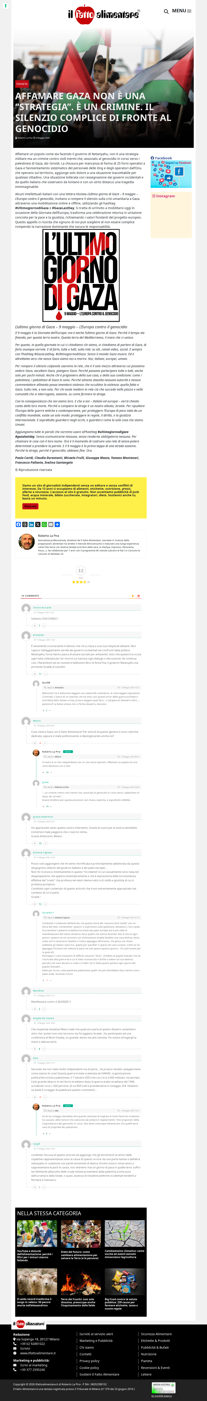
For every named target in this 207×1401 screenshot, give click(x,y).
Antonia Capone (62, 917)
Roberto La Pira (24, 137)
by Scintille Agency (162, 1395)
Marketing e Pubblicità (96, 1340)
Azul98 (46, 682)
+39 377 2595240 (32, 1369)
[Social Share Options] (155, 233)
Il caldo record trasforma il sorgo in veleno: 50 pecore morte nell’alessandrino (34, 1302)
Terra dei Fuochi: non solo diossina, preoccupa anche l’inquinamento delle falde (78, 1302)
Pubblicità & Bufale (155, 1347)
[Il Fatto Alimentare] (103, 14)
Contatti (85, 1354)
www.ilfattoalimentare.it (38, 1353)
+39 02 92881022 (32, 1344)
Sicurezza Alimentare (156, 1334)
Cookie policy (89, 1367)
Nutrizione (149, 1354)
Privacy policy (89, 1361)
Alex (57, 1110)
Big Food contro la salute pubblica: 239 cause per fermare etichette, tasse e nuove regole (121, 1303)
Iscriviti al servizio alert (96, 1334)
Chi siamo (87, 1347)
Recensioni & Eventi (155, 1367)
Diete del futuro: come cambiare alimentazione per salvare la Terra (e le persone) (79, 1255)
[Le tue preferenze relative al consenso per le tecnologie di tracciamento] (6, 6)
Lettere (146, 1374)
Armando (59, 687)
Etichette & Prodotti (155, 1340)
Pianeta (146, 1361)
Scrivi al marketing (33, 1365)
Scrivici (25, 1348)
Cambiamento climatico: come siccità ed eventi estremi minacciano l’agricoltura (124, 1254)
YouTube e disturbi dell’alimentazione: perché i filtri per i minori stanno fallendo (35, 1255)
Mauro (58, 756)
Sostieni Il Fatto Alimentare (99, 1374)
